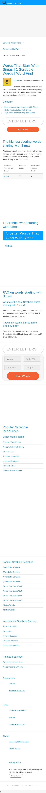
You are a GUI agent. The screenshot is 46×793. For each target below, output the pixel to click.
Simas (16, 80)
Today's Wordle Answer (12, 470)
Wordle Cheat (8, 452)
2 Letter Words (9, 605)
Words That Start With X (12, 600)
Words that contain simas (13, 662)
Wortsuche (7, 631)
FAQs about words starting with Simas (19, 113)
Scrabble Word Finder (12, 442)
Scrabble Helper (9, 466)
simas (6, 176)
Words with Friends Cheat (13, 447)
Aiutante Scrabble (10, 636)
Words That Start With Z (12, 586)
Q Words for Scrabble (11, 582)
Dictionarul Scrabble (11, 645)
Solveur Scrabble (10, 626)
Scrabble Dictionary (11, 456)
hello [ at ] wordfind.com (18, 742)
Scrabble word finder (17, 710)
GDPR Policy (14, 748)
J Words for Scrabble (11, 567)
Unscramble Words (10, 461)
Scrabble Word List (17, 691)
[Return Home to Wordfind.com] (4, 4)
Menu (43, 2)
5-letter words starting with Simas (17, 110)
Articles (12, 684)
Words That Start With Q (13, 591)
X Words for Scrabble (11, 577)
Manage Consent (16, 775)
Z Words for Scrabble (11, 572)
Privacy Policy (15, 762)
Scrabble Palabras (10, 641)
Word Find (14, 3)
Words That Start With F (12, 596)
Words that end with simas (13, 667)
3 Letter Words (9, 610)
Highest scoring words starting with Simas (21, 107)
